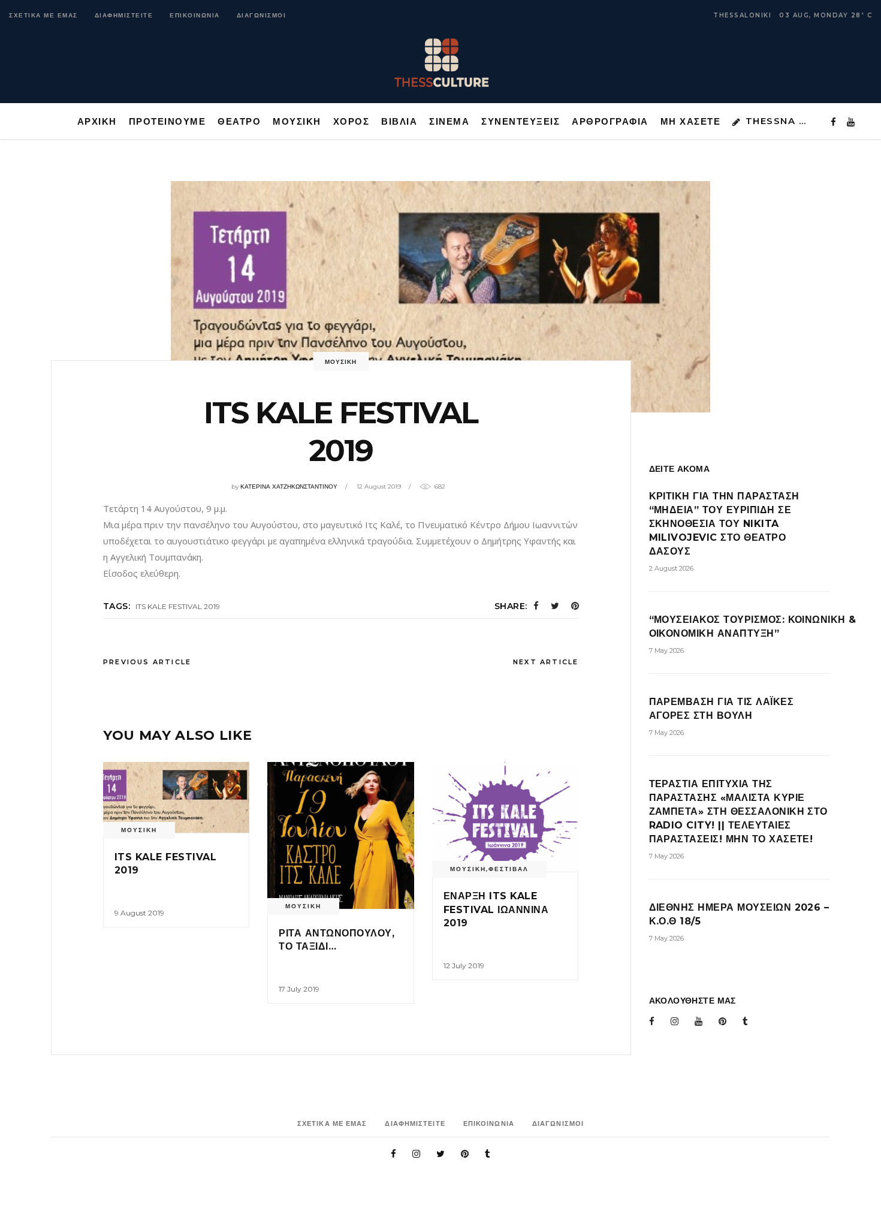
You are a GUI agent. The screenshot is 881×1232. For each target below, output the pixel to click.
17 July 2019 (299, 988)
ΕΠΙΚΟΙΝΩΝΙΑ (195, 15)
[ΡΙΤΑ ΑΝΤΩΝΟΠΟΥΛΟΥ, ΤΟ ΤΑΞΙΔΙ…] (340, 835)
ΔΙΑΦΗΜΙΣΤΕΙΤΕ (124, 15)
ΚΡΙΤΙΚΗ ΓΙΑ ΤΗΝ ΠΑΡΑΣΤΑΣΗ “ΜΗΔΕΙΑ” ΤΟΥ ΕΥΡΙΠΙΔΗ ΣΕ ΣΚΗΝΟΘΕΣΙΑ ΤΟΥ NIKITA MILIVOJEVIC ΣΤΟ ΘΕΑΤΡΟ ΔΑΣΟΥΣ (724, 523)
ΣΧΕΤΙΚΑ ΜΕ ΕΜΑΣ (43, 15)
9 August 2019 (139, 912)
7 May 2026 (666, 650)
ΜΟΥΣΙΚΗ (341, 362)
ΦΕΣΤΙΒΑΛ (508, 869)
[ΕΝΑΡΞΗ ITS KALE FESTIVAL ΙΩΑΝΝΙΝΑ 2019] (505, 817)
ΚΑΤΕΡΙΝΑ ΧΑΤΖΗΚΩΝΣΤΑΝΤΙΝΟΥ (288, 486)
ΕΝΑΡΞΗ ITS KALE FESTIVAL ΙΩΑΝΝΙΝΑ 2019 (495, 909)
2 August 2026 (671, 568)
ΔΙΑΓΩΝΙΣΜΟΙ (261, 15)
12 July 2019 (463, 965)
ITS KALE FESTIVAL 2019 (177, 606)
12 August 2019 (379, 486)
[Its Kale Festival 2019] (176, 797)
